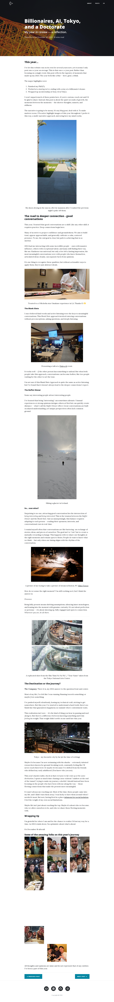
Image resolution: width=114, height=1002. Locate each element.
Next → (82, 976)
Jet (33, 37)
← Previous (33, 976)
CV (104, 3)
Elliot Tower (83, 586)
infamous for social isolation (76, 797)
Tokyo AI (63, 366)
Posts (97, 3)
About (89, 3)
